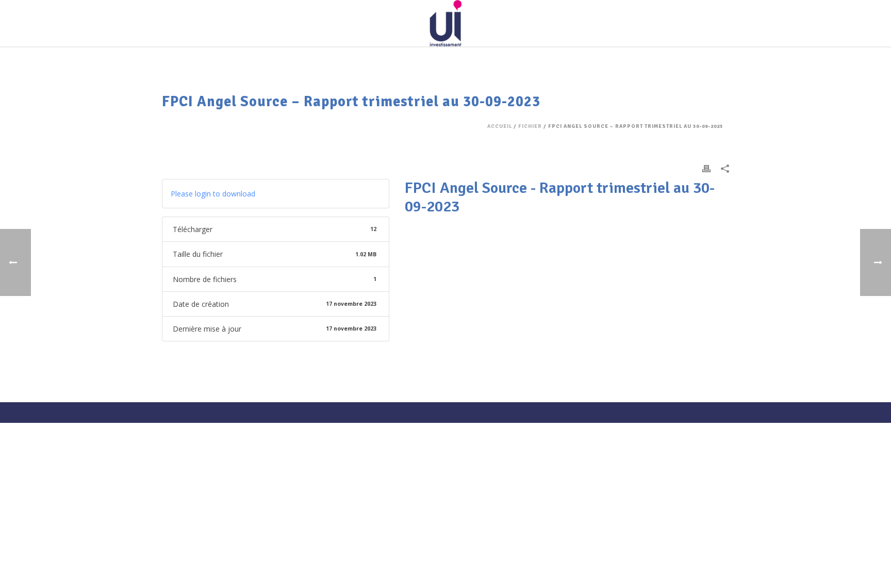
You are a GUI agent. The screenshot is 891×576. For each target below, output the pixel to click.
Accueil (499, 126)
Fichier (530, 126)
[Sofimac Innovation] (445, 23)
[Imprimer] (706, 168)
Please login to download (213, 194)
